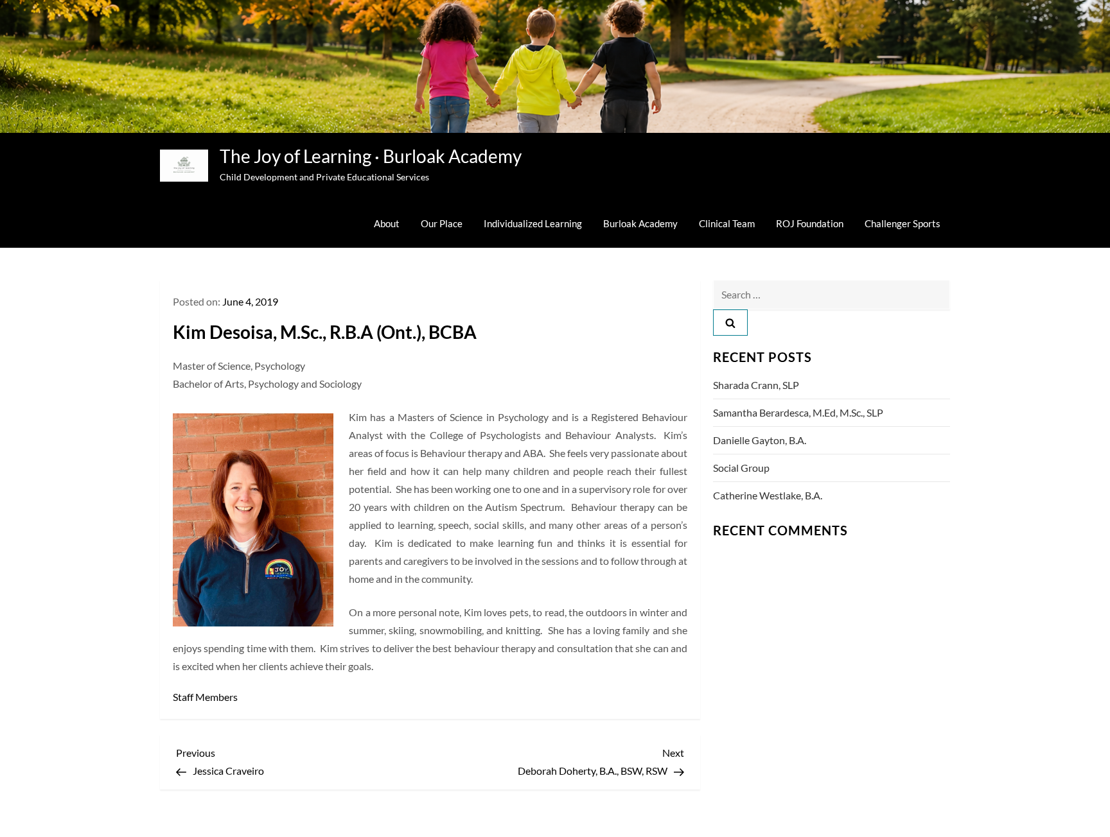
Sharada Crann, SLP (756, 385)
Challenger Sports (902, 223)
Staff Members (205, 697)
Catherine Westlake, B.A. (767, 495)
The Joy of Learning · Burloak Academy (371, 156)
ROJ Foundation (809, 223)
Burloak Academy (640, 223)
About (387, 223)
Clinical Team (727, 223)
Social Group (741, 468)
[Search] (730, 322)
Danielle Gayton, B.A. (759, 440)
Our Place (442, 223)
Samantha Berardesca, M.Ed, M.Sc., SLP (798, 412)
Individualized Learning (533, 223)
